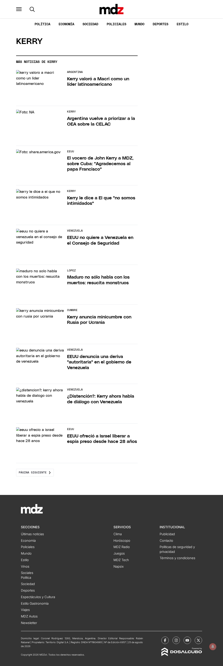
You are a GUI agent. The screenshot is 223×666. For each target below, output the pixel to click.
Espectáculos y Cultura (38, 597)
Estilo (182, 24)
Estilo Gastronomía (35, 603)
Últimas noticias (32, 534)
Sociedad (90, 24)
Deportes (160, 24)
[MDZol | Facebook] (165, 640)
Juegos (119, 553)
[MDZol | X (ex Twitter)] (198, 640)
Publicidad (167, 534)
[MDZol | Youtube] (187, 640)
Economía (66, 24)
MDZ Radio (121, 547)
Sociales (27, 573)
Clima (117, 534)
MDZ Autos (29, 616)
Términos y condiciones (177, 558)
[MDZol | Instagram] (176, 640)
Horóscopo (121, 541)
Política (42, 24)
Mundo (139, 24)
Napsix (118, 566)
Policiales (116, 24)
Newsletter (29, 623)
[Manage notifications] (212, 646)
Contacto (166, 541)
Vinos (25, 566)
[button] (19, 9)
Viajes (25, 610)
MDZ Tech (121, 560)
